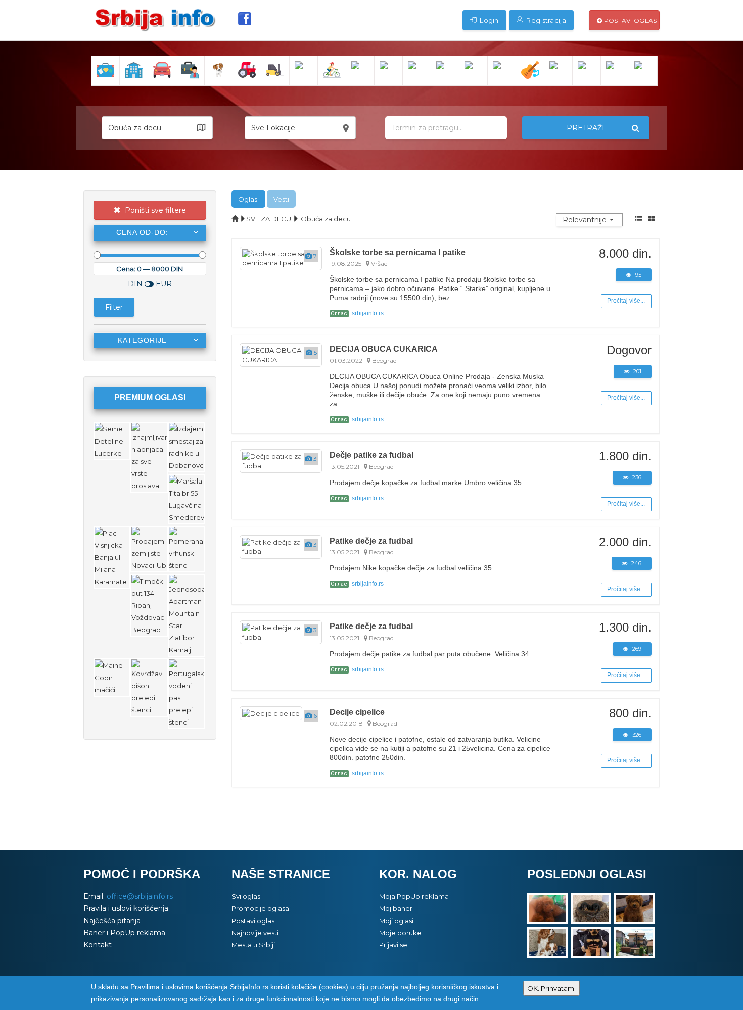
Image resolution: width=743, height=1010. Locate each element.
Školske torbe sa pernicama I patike (398, 252)
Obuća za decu (326, 219)
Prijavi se (393, 945)
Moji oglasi (396, 921)
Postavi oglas (629, 20)
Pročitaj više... (626, 300)
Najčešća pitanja (112, 920)
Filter (114, 307)
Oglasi (248, 199)
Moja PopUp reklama (414, 896)
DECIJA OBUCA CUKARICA (384, 348)
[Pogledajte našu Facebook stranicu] (245, 19)
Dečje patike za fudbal (371, 454)
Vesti (281, 199)
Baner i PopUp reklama (124, 932)
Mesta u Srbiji (253, 945)
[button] (157, 127)
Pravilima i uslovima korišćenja (179, 987)
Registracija (545, 20)
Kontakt (97, 944)
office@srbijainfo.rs (140, 896)
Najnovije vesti (254, 933)
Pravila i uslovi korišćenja (125, 908)
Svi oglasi (246, 896)
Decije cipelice (357, 711)
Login (488, 20)
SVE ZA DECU (268, 219)
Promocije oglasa (260, 908)
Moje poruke (400, 933)
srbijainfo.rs (357, 313)
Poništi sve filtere (154, 210)
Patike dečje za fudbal (371, 540)
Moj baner (395, 908)
